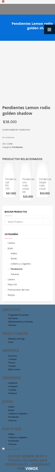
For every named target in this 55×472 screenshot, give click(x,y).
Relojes (11, 294)
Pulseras (15, 274)
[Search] (46, 222)
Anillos (14, 253)
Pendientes (17, 147)
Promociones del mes (18, 289)
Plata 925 (12, 284)
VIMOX (32, 468)
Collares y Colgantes (21, 263)
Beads (14, 258)
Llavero (11, 279)
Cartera (11, 242)
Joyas (10, 248)
